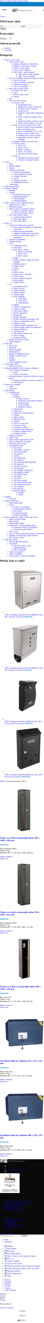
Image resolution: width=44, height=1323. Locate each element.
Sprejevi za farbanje (25, 252)
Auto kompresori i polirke (23, 174)
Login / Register (10, 1290)
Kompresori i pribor (21, 427)
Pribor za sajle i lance (21, 94)
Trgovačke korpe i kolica (22, 546)
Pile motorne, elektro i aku (23, 333)
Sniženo (7, 48)
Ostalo (7, 162)
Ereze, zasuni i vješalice (22, 70)
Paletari (11, 168)
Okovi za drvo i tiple (16, 62)
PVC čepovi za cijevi (16, 538)
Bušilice (16, 395)
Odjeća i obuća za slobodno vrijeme (22, 209)
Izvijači (11, 358)
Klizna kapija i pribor (16, 523)
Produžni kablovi (20, 264)
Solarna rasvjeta (19, 293)
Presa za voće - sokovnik (22, 274)
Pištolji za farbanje (15, 435)
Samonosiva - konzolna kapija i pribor (22, 525)
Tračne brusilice (23, 405)
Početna (3, 781)
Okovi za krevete (20, 80)
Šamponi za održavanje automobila (26, 233)
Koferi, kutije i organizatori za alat (21, 440)
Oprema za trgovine (16, 552)
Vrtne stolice (22, 299)
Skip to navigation (6, 1)
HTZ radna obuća (20, 221)
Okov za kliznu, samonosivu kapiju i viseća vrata (26, 533)
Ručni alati (8, 344)
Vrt (10, 284)
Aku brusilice (18, 454)
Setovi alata (13, 346)
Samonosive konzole (21, 84)
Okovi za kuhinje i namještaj (24, 82)
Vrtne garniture (23, 303)
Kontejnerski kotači (20, 513)
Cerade (16, 178)
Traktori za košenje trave (22, 307)
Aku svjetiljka (18, 486)
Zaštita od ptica (19, 282)
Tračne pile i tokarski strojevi (24, 413)
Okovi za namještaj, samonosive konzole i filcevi (26, 78)
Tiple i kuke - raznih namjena (24, 72)
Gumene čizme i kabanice (23, 217)
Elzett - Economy (24, 150)
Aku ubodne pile (19, 458)
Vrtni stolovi (22, 301)
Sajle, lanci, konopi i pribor (18, 88)
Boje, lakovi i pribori (21, 250)
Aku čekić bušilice (20, 452)
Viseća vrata (13, 531)
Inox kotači (18, 511)
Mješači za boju (19, 419)
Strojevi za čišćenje (20, 329)
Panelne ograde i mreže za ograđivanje (27, 327)
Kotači (11, 505)
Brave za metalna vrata (26, 129)
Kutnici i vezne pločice (22, 68)
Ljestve (16, 268)
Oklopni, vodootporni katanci (28, 160)
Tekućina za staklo (20, 180)
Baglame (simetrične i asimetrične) (26, 64)
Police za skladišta (15, 554)
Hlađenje (12, 190)
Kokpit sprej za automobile (23, 231)
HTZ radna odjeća (20, 219)
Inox (10, 99)
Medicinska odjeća (15, 207)
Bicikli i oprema (14, 166)
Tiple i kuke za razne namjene (28, 74)
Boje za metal (23, 256)
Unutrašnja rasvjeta (20, 246)
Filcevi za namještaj (21, 86)
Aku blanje (17, 476)
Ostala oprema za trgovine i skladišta (22, 556)
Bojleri (16, 258)
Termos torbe (13, 184)
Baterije (21, 493)
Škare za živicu (19, 288)
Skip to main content (20, 1)
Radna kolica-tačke (16, 503)
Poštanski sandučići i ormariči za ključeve (28, 380)
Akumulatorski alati (16, 446)
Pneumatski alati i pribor (17, 444)
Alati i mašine (9, 391)
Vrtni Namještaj (19, 297)
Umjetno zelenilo (15, 241)
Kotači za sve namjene (22, 507)
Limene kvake (23, 111)
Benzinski (12, 499)
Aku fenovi (18, 448)
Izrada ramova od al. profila (14, 1210)
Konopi (16, 97)
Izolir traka (13, 388)
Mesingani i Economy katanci (28, 158)
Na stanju (8, 50)
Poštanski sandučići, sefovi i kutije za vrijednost (21, 368)
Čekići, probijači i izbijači (18, 362)
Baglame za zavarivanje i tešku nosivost (23, 535)
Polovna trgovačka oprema (18, 542)
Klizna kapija (14, 521)
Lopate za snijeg (19, 309)
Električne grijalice (20, 201)
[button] (6, 857)
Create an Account (6, 1308)
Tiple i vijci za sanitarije (26, 76)
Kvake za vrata (19, 103)
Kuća (11, 244)
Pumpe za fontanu (20, 337)
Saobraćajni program (12, 186)
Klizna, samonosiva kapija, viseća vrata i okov (21, 517)
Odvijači (17, 421)
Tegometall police (20, 548)
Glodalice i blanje (20, 433)
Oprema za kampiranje (17, 239)
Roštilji (16, 305)
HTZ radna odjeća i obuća (18, 215)
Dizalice (16, 415)
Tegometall (13, 544)
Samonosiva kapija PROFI (23, 529)
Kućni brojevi (18, 382)
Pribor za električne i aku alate (19, 442)
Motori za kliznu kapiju (17, 519)
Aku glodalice (19, 460)
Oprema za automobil (16, 170)
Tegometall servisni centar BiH (16, 1206)
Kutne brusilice (23, 403)
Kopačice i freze (19, 323)
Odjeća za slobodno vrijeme (23, 211)
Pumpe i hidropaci (20, 317)
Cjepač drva (18, 411)
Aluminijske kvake (24, 105)
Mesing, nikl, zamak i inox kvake (30, 107)
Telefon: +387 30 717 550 (15, 1170)
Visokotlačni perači (20, 286)
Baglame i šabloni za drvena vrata (26, 141)
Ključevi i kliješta (15, 350)
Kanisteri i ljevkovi (20, 176)
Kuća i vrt (8, 223)
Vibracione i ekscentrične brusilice (30, 401)
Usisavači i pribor (20, 425)
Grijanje (12, 192)
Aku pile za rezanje (20, 466)
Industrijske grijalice (21, 197)
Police (16, 270)
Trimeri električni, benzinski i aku (25, 325)
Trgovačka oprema (11, 540)
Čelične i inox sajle (20, 90)
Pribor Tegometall (20, 550)
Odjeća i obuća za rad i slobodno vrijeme (19, 203)
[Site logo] (22, 14)
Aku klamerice (19, 468)
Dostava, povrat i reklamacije (15, 1225)
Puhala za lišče (19, 295)
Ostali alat (12, 348)
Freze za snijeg (19, 335)
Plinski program (14, 342)
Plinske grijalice (19, 199)
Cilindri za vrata (19, 143)
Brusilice (17, 397)
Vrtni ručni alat (19, 331)
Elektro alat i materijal (12, 384)
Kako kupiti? (9, 1228)
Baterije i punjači (20, 491)
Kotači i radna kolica (12, 501)
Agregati (8, 497)
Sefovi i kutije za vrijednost (18, 370)
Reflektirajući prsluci (21, 182)
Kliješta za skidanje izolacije (19, 354)
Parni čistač (18, 248)
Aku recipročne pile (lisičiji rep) (25, 462)
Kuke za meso (19, 272)
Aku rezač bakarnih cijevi (23, 482)
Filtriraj (3, 29)
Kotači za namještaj (20, 515)
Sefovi (16, 372)
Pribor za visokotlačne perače (24, 321)
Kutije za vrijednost (20, 374)
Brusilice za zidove (25, 407)
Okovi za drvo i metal (12, 60)
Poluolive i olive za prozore (28, 109)
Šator (11, 164)
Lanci (16, 92)
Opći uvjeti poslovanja (13, 1219)
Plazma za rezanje (15, 366)
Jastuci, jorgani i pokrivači (23, 278)
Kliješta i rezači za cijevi (17, 356)
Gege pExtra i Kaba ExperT (28, 154)
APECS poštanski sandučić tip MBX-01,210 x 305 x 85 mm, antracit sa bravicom (23, 722)
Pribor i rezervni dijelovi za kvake (30, 123)
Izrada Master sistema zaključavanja (17, 1202)
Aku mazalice (18, 489)
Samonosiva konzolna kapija (15, 1204)
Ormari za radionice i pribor (19, 339)
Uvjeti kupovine (10, 1223)
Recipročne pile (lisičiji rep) (23, 429)
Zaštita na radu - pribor (17, 205)
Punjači (20, 495)
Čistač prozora (19, 276)
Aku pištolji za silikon (21, 472)
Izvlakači (12, 360)
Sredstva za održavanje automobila (21, 225)
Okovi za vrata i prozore (17, 101)
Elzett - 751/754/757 (25, 152)
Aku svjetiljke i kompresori (23, 470)
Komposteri (18, 315)
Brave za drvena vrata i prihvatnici (30, 127)
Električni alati (14, 393)
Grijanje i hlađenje (11, 188)
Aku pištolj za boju (20, 474)
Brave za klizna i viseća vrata (28, 133)
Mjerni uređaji (19, 417)
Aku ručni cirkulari (20, 480)
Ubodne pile (18, 409)
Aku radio (17, 478)
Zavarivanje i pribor (12, 364)
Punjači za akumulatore (22, 172)
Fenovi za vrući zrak (21, 423)
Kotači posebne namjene (22, 509)
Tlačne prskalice (19, 290)
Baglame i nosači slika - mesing (25, 66)
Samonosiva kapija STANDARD (25, 527)
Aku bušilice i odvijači (22, 450)
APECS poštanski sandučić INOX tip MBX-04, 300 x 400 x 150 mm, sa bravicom (24, 616)
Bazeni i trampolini (20, 313)
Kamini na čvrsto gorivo (22, 195)
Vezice (11, 386)
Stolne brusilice (23, 399)
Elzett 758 (21, 146)
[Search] (42, 9)
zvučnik (16, 456)
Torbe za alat (13, 437)
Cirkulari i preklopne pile (22, 431)
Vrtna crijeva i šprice (21, 311)
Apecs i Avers (23, 148)
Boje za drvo (22, 254)
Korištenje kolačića (11, 1221)
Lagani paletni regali (12, 1208)
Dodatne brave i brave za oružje (29, 135)
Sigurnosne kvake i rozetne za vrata (30, 121)
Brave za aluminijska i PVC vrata (30, 131)
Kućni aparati (18, 280)
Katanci (16, 156)
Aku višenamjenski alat (22, 484)
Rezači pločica (14, 352)
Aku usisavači (19, 464)
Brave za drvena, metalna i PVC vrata (27, 125)
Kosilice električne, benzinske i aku (26, 319)
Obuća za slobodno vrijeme (23, 213)
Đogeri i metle (19, 266)
